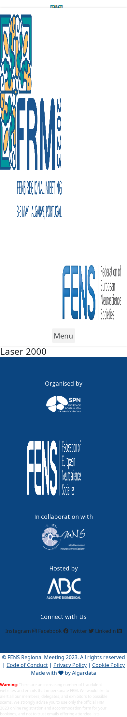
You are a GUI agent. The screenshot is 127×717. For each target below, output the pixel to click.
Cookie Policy (108, 665)
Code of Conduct (27, 665)
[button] (63, 335)
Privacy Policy (70, 665)
